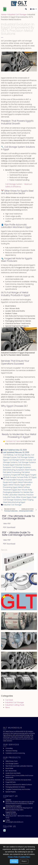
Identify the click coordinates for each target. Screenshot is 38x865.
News (7, 707)
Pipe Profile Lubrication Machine (18, 493)
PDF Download (9, 527)
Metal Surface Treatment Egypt (16, 488)
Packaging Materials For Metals (16, 492)
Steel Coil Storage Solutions (19, 498)
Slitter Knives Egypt (23, 497)
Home (3, 14)
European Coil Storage (12, 467)
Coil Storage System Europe (20, 460)
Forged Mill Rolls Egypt (20, 475)
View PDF (7, 523)
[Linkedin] (4, 830)
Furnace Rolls (22, 477)
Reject (24, 861)
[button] (4, 9)
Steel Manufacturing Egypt (14, 502)
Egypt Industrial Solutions (20, 465)
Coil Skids (9, 700)
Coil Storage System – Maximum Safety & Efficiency (18, 185)
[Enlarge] (34, 330)
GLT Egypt (32, 477)
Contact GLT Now (13, 441)
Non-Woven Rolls (25, 490)
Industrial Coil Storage (17, 14)
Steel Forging (27, 499)
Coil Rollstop (8, 455)
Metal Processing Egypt (17, 486)
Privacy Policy (13, 857)
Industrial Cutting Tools (14, 705)
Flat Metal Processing (12, 472)
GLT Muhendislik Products (13, 480)
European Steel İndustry (26, 470)
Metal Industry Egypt (16, 485)
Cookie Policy (25, 857)
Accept (14, 861)
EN (33, 9)
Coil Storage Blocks (22, 455)
